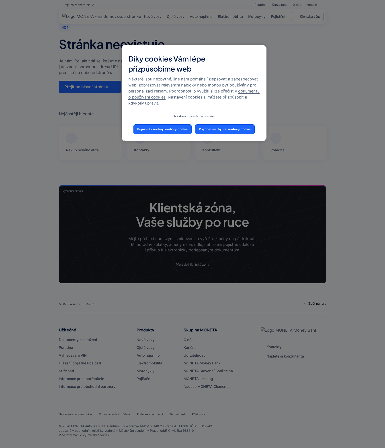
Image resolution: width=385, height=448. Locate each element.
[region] (194, 93)
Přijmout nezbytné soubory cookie (225, 129)
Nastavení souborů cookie (194, 116)
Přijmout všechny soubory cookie (162, 129)
